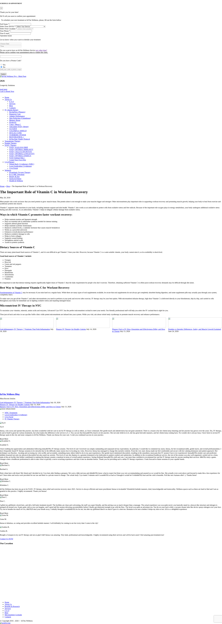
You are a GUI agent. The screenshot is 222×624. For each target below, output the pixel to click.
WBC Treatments (11, 413)
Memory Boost (14, 120)
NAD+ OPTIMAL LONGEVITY (22, 154)
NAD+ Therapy (10, 145)
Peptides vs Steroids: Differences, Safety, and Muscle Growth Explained (194, 329)
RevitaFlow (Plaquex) (17, 112)
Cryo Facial (13, 168)
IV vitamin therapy (11, 110)
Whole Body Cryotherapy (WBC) (21, 164)
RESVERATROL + (16, 137)
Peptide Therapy (11, 143)
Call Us (3, 91)
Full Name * (4, 24)
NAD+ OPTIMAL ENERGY (20, 156)
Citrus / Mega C (15, 124)
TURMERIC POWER (17, 135)
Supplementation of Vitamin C (11, 293)
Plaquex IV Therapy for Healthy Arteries (71, 329)
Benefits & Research (12, 606)
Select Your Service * (8, 26)
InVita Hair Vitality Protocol (19, 139)
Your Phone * (5, 31)
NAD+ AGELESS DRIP (18, 147)
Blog (11, 106)
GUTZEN (13, 129)
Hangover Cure (15, 114)
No (3, 67)
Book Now (10, 91)
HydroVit (12, 122)
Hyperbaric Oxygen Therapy (19, 172)
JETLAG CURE (15, 133)
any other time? (41, 50)
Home (7, 97)
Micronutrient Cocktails (13, 615)
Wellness (8, 170)
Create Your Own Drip (17, 160)
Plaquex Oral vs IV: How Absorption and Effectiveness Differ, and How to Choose (30, 407)
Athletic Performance (17, 116)
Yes (3, 65)
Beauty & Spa (14, 177)
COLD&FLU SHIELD (18, 131)
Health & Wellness (16, 181)
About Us (8, 99)
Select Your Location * (8, 29)
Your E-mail (4, 33)
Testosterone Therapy (12, 141)
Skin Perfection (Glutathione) (20, 118)
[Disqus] (111, 361)
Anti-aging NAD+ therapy (19, 127)
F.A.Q (11, 102)
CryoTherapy (9, 162)
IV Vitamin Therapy (12, 419)
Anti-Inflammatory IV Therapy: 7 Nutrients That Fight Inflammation (25, 329)
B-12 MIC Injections (16, 174)
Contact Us (6, 539)
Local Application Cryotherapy (20, 166)
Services (12, 104)
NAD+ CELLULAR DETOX (20, 152)
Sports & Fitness (15, 179)
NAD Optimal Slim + (17, 158)
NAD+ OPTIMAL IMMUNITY (21, 149)
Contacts (12, 108)
